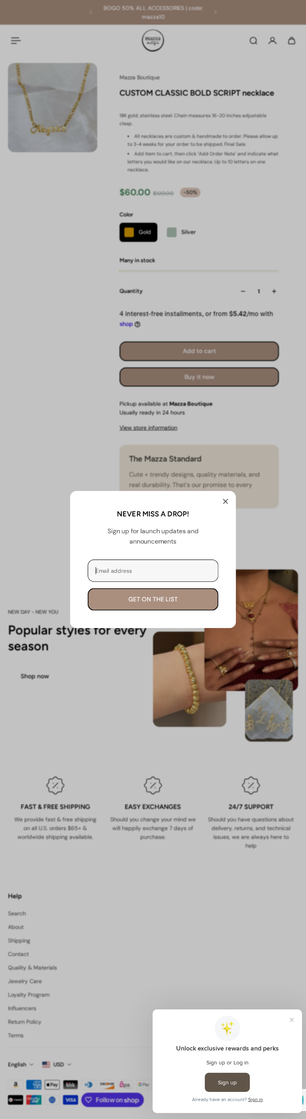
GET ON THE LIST (153, 599)
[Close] (225, 501)
